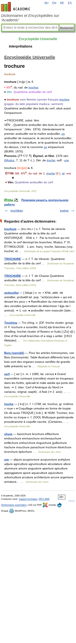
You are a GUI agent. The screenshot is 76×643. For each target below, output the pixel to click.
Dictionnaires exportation (13, 505)
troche (51, 160)
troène (64, 210)
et (63, 173)
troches (33, 87)
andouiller (11, 292)
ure (66, 160)
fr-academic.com (16, 6)
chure (8, 434)
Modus (9, 160)
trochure (10, 229)
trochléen (17, 210)
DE (62, 3)
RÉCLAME (44, 499)
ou (63, 133)
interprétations (20, 46)
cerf (7, 374)
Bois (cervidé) (14, 353)
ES (70, 3)
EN (54, 3)
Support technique (28, 499)
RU (46, 3)
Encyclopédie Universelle (38, 39)
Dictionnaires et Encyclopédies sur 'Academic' (30, 18)
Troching (10, 322)
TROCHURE (12, 259)
